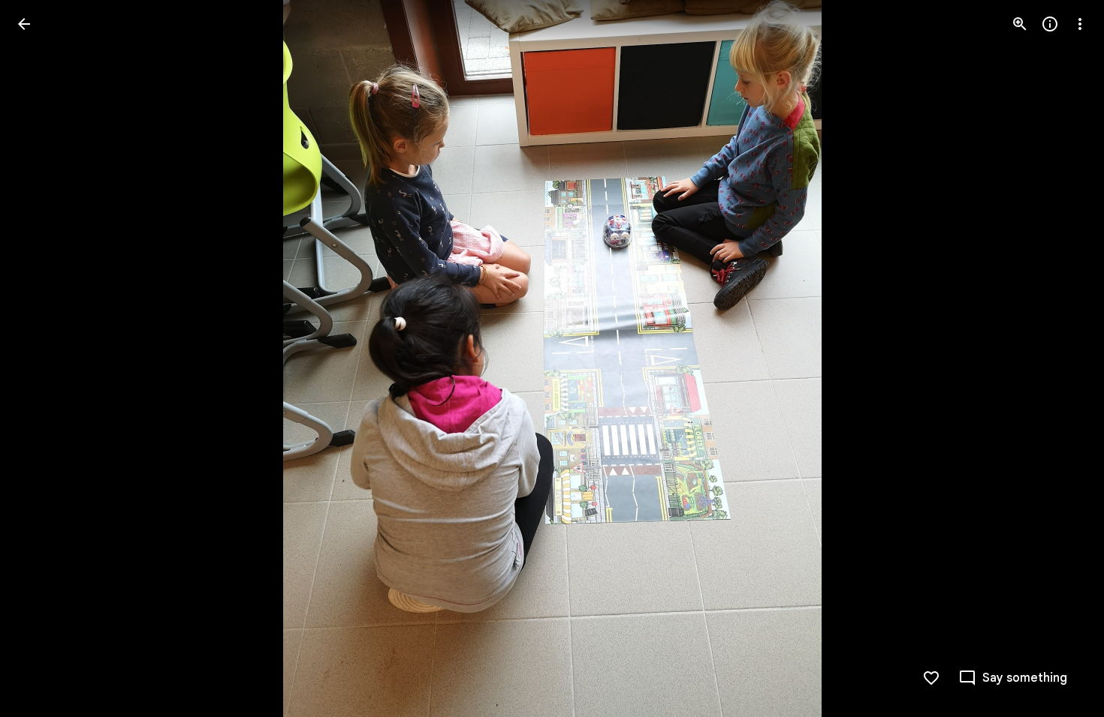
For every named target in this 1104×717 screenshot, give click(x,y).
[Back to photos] (24, 24)
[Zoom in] (1020, 24)
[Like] (931, 678)
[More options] (1080, 24)
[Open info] (1050, 24)
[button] (42, 359)
